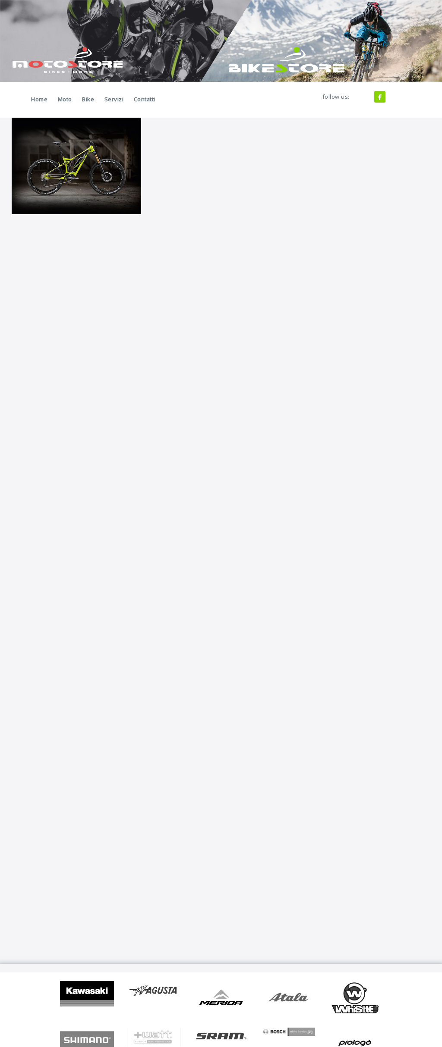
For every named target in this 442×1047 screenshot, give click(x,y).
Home (39, 99)
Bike (88, 99)
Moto (65, 99)
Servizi (114, 99)
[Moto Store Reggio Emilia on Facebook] (379, 97)
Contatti (144, 99)
